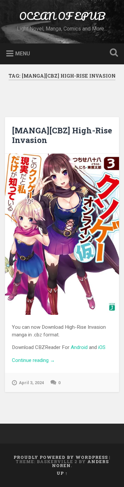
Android (79, 347)
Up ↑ (62, 473)
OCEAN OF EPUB (62, 16)
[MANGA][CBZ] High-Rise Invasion (62, 135)
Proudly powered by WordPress (61, 457)
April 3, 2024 (31, 382)
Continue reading (59, 360)
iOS (101, 347)
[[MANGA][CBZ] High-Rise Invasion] (62, 234)
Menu (22, 53)
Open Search (112, 53)
